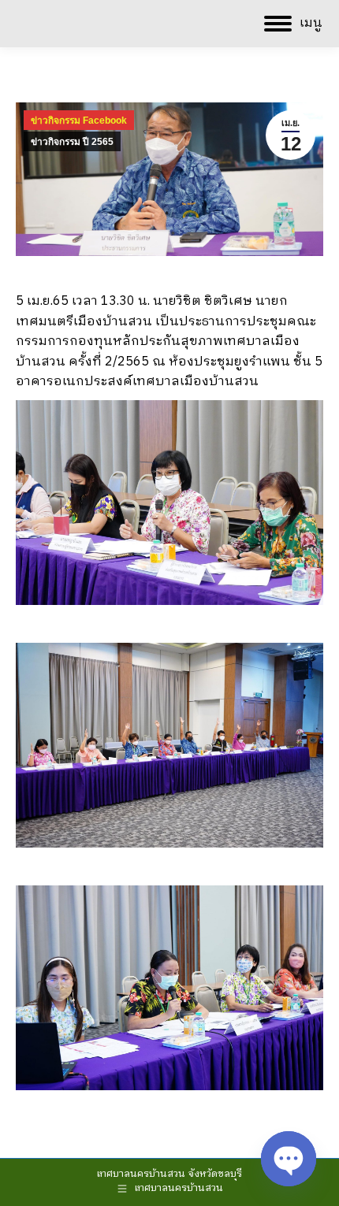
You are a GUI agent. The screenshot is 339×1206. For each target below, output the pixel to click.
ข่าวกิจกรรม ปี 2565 (72, 141)
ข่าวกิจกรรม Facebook (79, 120)
